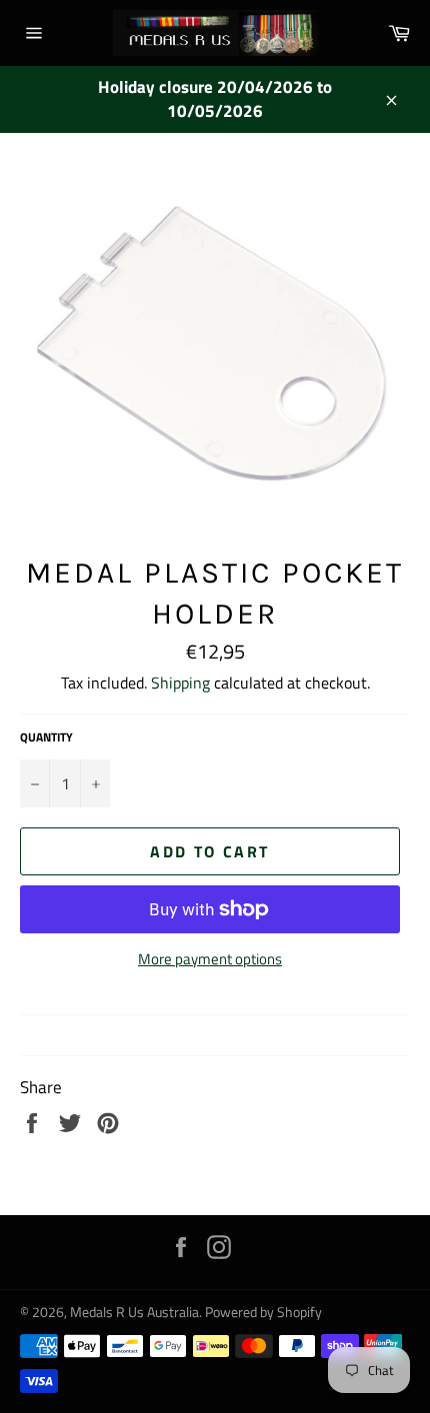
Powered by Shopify (263, 1312)
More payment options (210, 959)
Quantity (46, 737)
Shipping (180, 683)
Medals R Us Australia (134, 1312)
